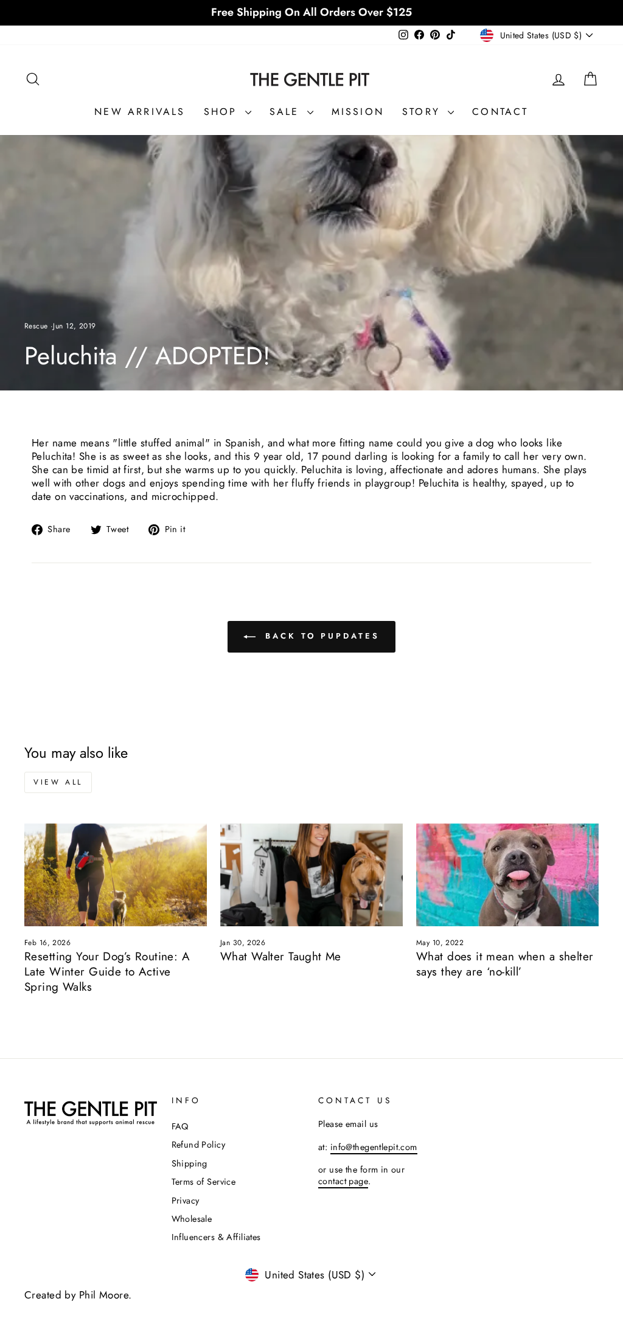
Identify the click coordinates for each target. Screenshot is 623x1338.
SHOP (223, 112)
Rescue (36, 326)
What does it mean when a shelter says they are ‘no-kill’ (505, 964)
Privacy (186, 1200)
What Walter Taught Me (280, 956)
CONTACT (500, 112)
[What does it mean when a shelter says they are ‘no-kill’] (507, 874)
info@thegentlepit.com (373, 1147)
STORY (423, 112)
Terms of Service (204, 1182)
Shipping (189, 1163)
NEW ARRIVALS (139, 112)
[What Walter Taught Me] (311, 874)
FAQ (180, 1126)
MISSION (358, 112)
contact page (343, 1181)
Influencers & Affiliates (216, 1237)
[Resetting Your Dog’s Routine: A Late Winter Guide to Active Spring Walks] (115, 874)
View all (58, 782)
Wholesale (192, 1219)
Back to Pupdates (319, 636)
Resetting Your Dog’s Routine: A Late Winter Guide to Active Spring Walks (107, 971)
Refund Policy (199, 1145)
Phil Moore (103, 1295)
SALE (287, 112)
